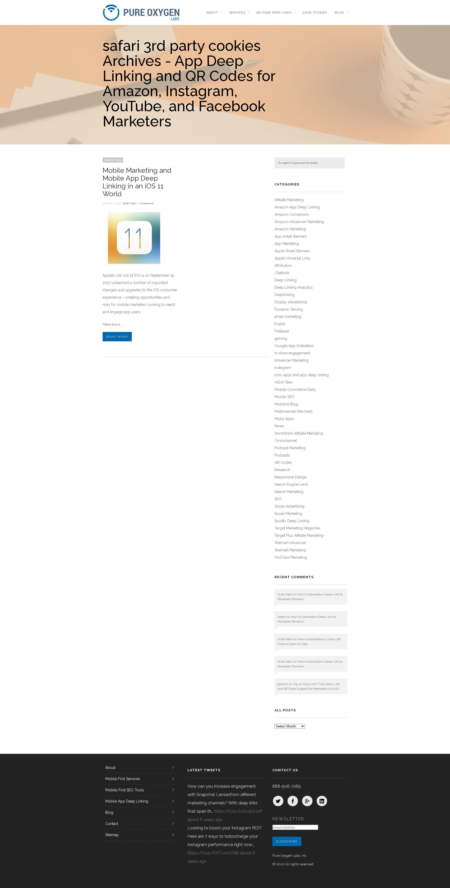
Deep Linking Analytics (293, 287)
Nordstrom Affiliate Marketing (298, 433)
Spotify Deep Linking (291, 521)
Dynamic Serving (288, 309)
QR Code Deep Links (274, 12)
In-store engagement (292, 353)
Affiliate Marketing (289, 200)
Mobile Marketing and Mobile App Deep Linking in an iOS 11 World (137, 182)
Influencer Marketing (291, 360)
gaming (280, 338)
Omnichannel (285, 441)
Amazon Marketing (290, 229)
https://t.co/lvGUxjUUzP (238, 811)
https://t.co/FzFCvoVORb (213, 852)
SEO (278, 499)
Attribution (283, 265)
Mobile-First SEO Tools (124, 790)
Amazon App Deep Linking (297, 207)
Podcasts (282, 455)
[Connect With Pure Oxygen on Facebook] (293, 801)
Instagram (282, 368)
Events (279, 324)
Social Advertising (289, 506)
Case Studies (315, 12)
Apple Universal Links (292, 258)
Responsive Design (290, 477)
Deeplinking (284, 295)
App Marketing (286, 244)
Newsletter (288, 818)
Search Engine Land (291, 484)
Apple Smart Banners (292, 251)
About (212, 12)
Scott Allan (130, 203)
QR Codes (283, 462)
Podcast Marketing (289, 448)
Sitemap (112, 835)
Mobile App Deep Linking (126, 801)
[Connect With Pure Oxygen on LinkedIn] (322, 801)
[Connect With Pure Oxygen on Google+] (307, 801)
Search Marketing (288, 492)
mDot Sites (283, 382)
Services (237, 12)
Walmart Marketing (290, 550)
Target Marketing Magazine (297, 528)
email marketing (287, 316)
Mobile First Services (122, 779)
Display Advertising (290, 302)
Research (282, 470)
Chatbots (282, 273)
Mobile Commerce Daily (295, 389)
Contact (111, 824)
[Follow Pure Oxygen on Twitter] (278, 801)
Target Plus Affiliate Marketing (298, 535)
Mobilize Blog (112, 159)
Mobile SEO (284, 397)
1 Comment (146, 203)
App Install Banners (290, 236)
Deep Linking (285, 280)
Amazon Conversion (291, 214)
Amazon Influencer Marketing (299, 222)
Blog (339, 12)
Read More (117, 336)
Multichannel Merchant (293, 411)
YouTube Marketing (290, 557)
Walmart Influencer (290, 543)
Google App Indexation (294, 346)
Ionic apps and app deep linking (301, 375)
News (279, 426)
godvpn (283, 684)
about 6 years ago (205, 819)
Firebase (281, 331)
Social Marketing (288, 513)
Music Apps (284, 419)
